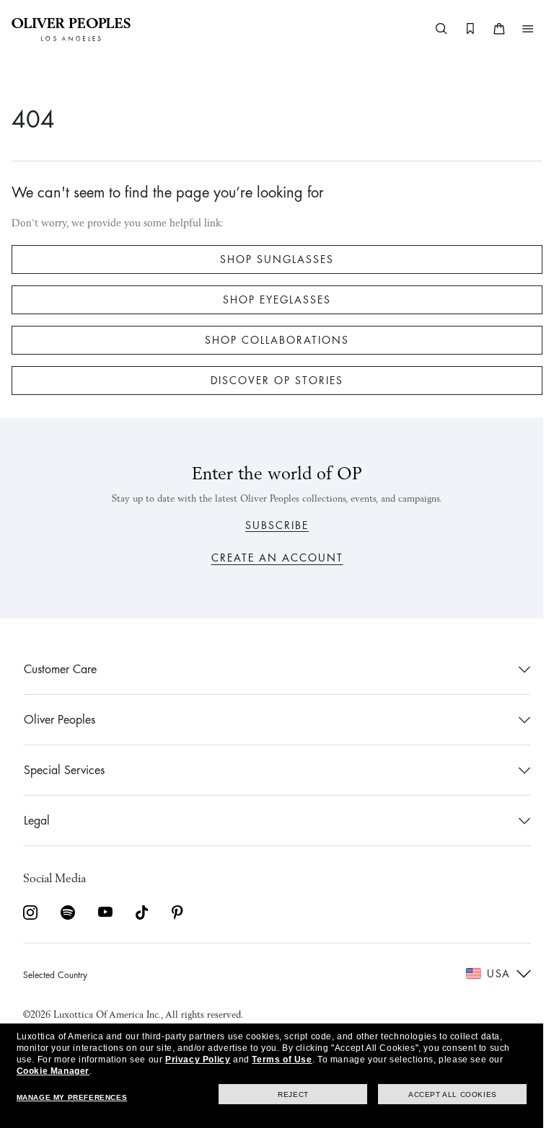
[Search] (430, 28)
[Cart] (488, 28)
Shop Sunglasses (272, 259)
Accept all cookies (452, 1094)
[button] (517, 28)
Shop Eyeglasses (272, 300)
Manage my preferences (72, 1097)
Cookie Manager (53, 1071)
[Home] (71, 29)
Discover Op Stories (272, 381)
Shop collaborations (272, 340)
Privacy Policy (197, 1059)
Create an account (272, 558)
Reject (293, 1094)
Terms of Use (282, 1059)
